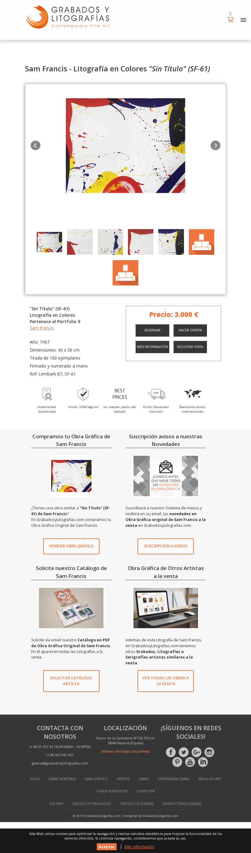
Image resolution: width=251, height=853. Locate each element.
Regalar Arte (210, 778)
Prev (35, 145)
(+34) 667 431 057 (60, 755)
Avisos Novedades (112, 791)
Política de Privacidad (92, 803)
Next (215, 145)
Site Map (56, 803)
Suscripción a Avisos (165, 546)
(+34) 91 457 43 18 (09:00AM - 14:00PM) (60, 746)
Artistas (123, 778)
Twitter (184, 752)
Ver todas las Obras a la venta (165, 680)
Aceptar (107, 846)
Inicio (34, 778)
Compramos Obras (173, 778)
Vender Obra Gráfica (71, 546)
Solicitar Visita (190, 347)
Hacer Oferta (190, 330)
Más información (152, 347)
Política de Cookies (137, 803)
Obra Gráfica (96, 778)
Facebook (171, 752)
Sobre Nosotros (62, 778)
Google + (196, 752)
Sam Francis (42, 328)
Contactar (146, 791)
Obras (144, 778)
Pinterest (177, 762)
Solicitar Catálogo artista (71, 680)
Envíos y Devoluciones (182, 803)
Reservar (152, 330)
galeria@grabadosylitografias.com (60, 763)
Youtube (190, 762)
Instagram (209, 752)
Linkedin (203, 762)
